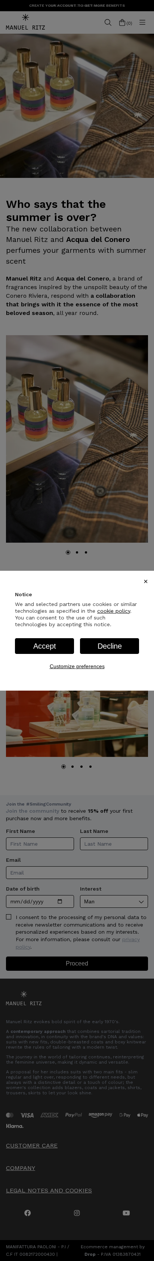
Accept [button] (44, 646)
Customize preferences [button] (77, 666)
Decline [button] (110, 646)
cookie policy (113, 611)
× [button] (146, 581)
